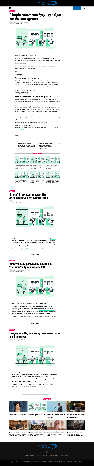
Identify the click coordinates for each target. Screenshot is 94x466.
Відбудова (49, 8)
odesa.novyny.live (27, 139)
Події (39, 8)
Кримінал (57, 455)
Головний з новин (18, 23)
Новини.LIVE (24, 384)
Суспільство (29, 8)
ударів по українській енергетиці (25, 374)
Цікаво (54, 8)
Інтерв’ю (43, 8)
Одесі (27, 60)
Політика (60, 8)
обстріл (22, 129)
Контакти (66, 8)
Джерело (17, 135)
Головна (27, 455)
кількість (37, 127)
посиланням (32, 384)
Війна (35, 8)
